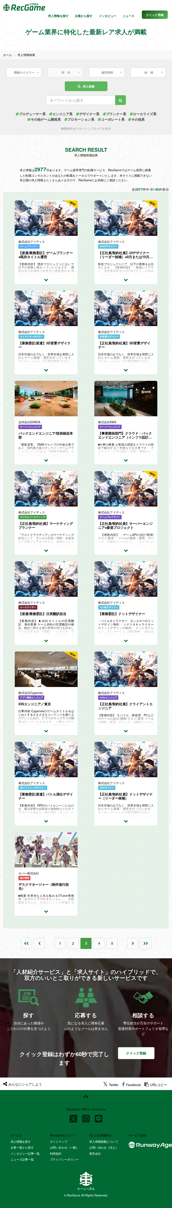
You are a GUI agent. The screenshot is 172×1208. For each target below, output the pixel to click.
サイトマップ (58, 1141)
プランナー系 (116, 113)
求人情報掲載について (103, 1141)
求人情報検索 (26, 55)
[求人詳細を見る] (46, 279)
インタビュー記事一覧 (25, 1153)
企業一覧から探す (22, 1147)
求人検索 (89, 86)
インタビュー (107, 16)
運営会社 (95, 1153)
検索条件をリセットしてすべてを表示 (86, 128)
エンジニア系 (62, 113)
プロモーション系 (81, 119)
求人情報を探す (58, 16)
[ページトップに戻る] (86, 1096)
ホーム (7, 55)
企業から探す (84, 16)
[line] (98, 1117)
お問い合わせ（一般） (64, 1147)
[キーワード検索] (120, 100)
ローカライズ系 (144, 113)
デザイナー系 (89, 113)
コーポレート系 (113, 119)
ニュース (128, 16)
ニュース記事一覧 (22, 1159)
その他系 (138, 119)
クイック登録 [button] (136, 1053)
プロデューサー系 (32, 113)
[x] (73, 1117)
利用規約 (55, 1153)
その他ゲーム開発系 (46, 119)
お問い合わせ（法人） (103, 1147)
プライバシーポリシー (64, 1159)
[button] (155, 14)
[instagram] (86, 1117)
